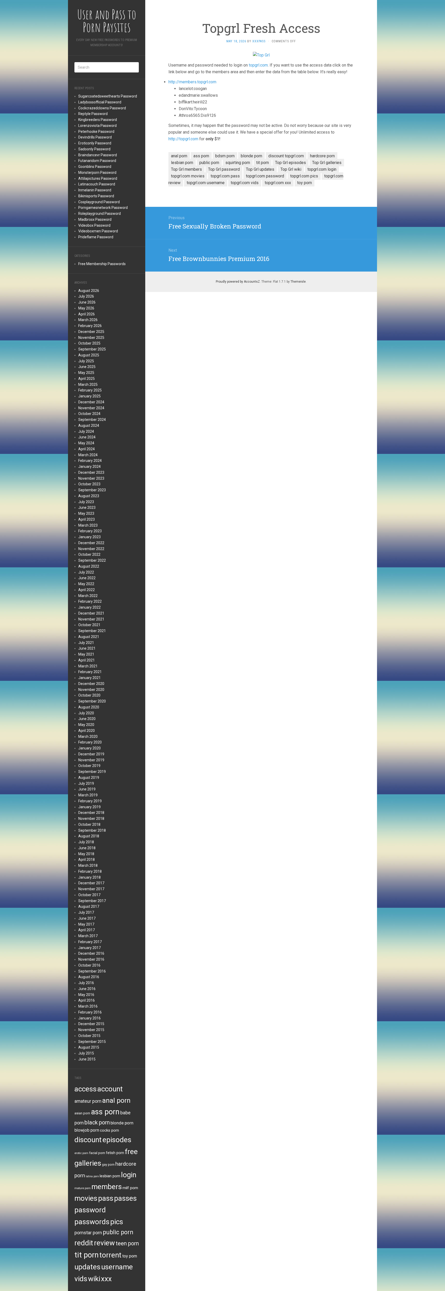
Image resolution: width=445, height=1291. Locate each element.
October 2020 (89, 695)
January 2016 (89, 1018)
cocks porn (109, 1130)
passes (125, 1198)
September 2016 (92, 971)
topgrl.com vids (245, 182)
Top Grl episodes (290, 162)
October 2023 (89, 484)
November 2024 (91, 408)
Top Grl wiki (290, 169)
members (106, 1186)
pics (116, 1222)
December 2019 (91, 754)
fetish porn (115, 1153)
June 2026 (87, 302)
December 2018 (91, 813)
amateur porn (87, 1101)
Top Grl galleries (326, 162)
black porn (97, 1122)
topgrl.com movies (187, 176)
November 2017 (91, 889)
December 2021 (91, 613)
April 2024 (86, 449)
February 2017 (90, 942)
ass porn (105, 1111)
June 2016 (87, 989)
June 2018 (87, 848)
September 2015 (92, 1042)
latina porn (92, 1176)
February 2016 (90, 1012)
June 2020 (87, 719)
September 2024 (92, 420)
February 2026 (90, 326)
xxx (106, 1278)
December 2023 (91, 472)
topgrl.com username (206, 182)
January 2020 (89, 748)
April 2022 (86, 590)
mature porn (82, 1188)
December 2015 (91, 1024)
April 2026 (86, 314)
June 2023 (87, 507)
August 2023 (88, 496)
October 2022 (89, 554)
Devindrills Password (95, 137)
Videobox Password (94, 225)
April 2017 (86, 930)
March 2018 (88, 865)
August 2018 (88, 836)
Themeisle (298, 281)
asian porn (82, 1113)
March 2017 (88, 936)
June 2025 (87, 367)
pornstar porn (88, 1232)
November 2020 (91, 690)
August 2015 (88, 1047)
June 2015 (87, 1059)
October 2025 (89, 343)
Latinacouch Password (96, 184)
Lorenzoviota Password (97, 126)
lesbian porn (110, 1176)
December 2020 (91, 684)
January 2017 (89, 948)
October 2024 (89, 414)
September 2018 (92, 830)
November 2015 (91, 1030)
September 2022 (92, 560)
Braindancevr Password (97, 155)
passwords (91, 1222)
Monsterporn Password (97, 172)
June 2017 (87, 918)
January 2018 (89, 877)
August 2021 (88, 637)
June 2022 (87, 578)
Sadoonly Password (94, 149)
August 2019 (88, 777)
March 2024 (88, 455)
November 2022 (91, 549)
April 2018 (86, 859)
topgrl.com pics (304, 176)
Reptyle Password (93, 114)
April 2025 (86, 379)
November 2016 (91, 959)
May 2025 (86, 373)
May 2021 (86, 654)
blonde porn (121, 1122)
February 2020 (90, 742)
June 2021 (87, 648)
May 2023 (86, 513)
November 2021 (91, 619)
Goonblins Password (94, 167)
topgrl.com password (265, 176)
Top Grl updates (260, 169)
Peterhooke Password (96, 131)
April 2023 (86, 519)
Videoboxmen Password (98, 231)
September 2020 (92, 701)
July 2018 (86, 842)
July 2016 (86, 983)
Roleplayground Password (99, 213)
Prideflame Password (95, 237)
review (104, 1243)
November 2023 (91, 478)
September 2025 (92, 349)
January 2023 (89, 537)
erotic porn (81, 1153)
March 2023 (88, 525)
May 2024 (86, 443)
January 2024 (89, 466)
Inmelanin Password (94, 190)
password (90, 1210)
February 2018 (90, 871)
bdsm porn (225, 155)
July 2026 (86, 296)
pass (105, 1198)
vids (80, 1278)
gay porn (108, 1164)
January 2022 (89, 607)
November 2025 (91, 338)
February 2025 (90, 390)
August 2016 (88, 977)
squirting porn (237, 162)
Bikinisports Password (96, 196)
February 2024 (90, 461)
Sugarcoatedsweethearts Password (107, 96)
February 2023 (90, 531)
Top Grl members (186, 169)
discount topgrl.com (286, 155)
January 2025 (89, 396)
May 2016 (86, 995)
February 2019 (90, 801)
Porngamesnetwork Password (103, 208)
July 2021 (86, 643)
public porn (118, 1232)
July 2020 (86, 713)
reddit (83, 1243)
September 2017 (92, 901)
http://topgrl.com (183, 138)
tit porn (86, 1255)
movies (85, 1198)
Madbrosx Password (95, 219)
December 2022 (91, 543)
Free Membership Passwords (102, 264)
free (131, 1151)
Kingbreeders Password (97, 120)
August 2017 (88, 906)
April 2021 (86, 660)
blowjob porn (86, 1130)
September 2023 (92, 490)
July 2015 (86, 1053)
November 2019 (91, 760)
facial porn (97, 1153)
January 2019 (89, 807)
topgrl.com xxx (278, 182)
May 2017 (86, 924)
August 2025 (88, 355)
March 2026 (88, 320)
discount (88, 1139)
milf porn (130, 1188)
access (85, 1089)
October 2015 (89, 1036)
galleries (87, 1163)
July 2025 (86, 361)
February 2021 (90, 672)
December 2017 (91, 883)
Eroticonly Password (94, 143)
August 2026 (88, 291)
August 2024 (88, 425)
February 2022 (90, 601)
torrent (110, 1255)
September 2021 (92, 631)
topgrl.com (258, 65)
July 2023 (86, 502)
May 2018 (86, 854)
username (117, 1267)
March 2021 (88, 666)
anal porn (116, 1100)
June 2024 (87, 437)
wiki (94, 1278)
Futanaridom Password (97, 161)
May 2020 (86, 725)
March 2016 (88, 1006)
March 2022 (88, 596)
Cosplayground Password (99, 202)
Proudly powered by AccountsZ (238, 281)
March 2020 (88, 736)
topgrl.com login (321, 169)
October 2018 (89, 824)
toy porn (129, 1256)
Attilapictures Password (97, 178)
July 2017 (86, 912)
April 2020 (86, 731)
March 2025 (88, 384)
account (110, 1089)
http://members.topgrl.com (192, 81)
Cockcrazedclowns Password (102, 108)
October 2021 (89, 625)
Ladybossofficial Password (99, 102)
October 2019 (89, 766)
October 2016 (89, 965)
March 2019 (88, 795)
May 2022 (86, 584)
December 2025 (91, 332)
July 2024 (86, 431)
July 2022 (86, 572)
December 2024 (91, 402)
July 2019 (86, 783)
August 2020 (88, 707)
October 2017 (89, 895)
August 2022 (88, 566)
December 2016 (91, 953)
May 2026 (86, 308)
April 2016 (86, 1000)
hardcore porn (322, 155)
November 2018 (91, 818)
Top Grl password (224, 169)
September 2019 (92, 772)
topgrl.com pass (225, 176)
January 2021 (89, 678)
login (128, 1175)
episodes (116, 1139)
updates (87, 1267)
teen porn (127, 1243)
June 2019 (87, 789)
